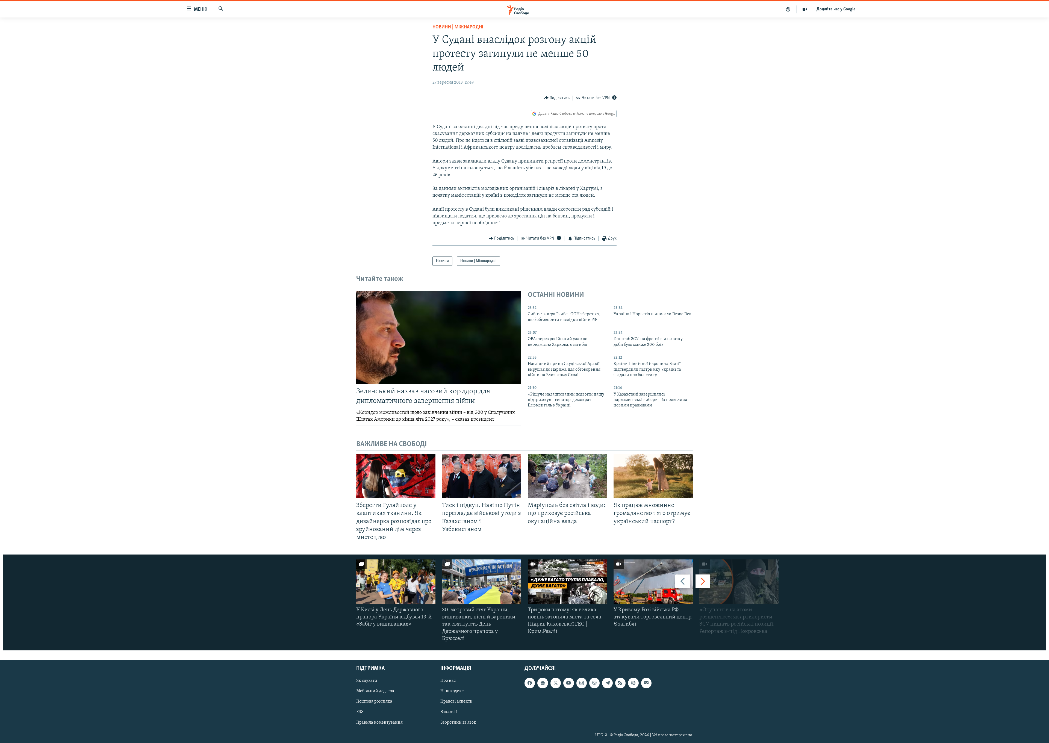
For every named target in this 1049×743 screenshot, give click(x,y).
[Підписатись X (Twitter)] (555, 683)
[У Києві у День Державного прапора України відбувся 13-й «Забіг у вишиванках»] (395, 581)
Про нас (448, 681)
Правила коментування (379, 722)
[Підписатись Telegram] (607, 683)
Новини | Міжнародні (457, 27)
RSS (360, 712)
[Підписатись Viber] (594, 683)
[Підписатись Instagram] (581, 683)
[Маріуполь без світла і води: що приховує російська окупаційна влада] (567, 476)
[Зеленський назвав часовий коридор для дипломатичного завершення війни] (438, 337)
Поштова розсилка (374, 702)
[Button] (557, 98)
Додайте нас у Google (836, 9)
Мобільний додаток (375, 691)
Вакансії (448, 712)
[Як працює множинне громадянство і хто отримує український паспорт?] (653, 476)
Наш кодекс (452, 691)
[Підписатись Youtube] (568, 683)
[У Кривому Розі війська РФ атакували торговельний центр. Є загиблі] (653, 581)
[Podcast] (633, 683)
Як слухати (366, 681)
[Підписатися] (646, 683)
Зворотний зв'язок (458, 722)
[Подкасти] (788, 9)
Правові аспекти (456, 702)
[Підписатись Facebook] (529, 683)
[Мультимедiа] (805, 9)
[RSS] (620, 683)
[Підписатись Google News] (542, 683)
